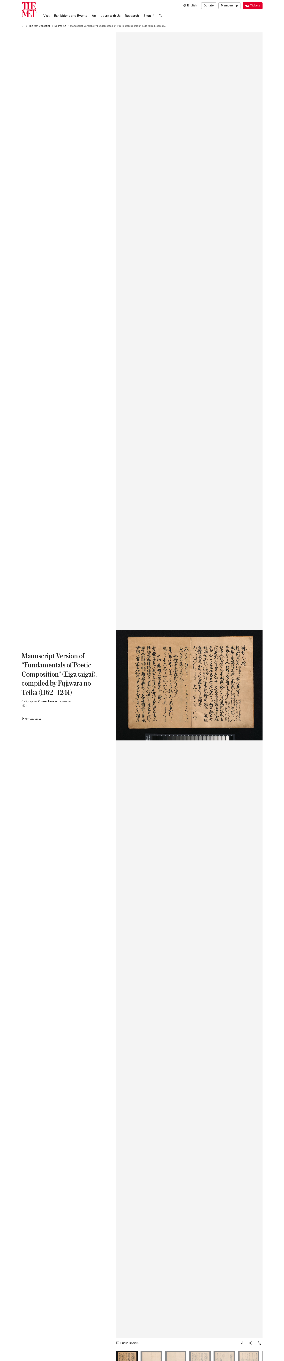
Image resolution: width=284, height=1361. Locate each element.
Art (94, 16)
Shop (147, 16)
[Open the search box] (160, 16)
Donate (209, 5)
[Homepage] (29, 9)
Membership (229, 5)
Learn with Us (110, 16)
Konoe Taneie (47, 701)
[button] (189, 685)
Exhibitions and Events (70, 16)
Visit (46, 16)
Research (132, 16)
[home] (23, 26)
